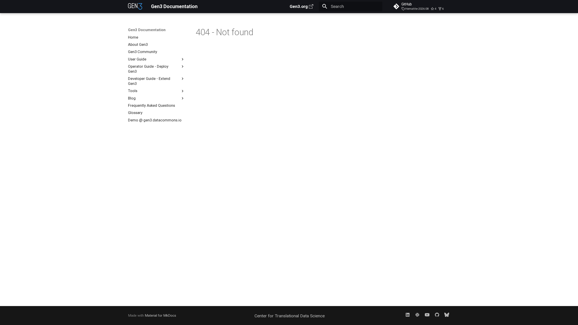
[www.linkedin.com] (407, 314)
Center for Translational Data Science (289, 315)
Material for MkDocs (160, 315)
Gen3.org (299, 6)
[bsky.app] (446, 314)
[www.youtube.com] (427, 314)
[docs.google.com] (417, 314)
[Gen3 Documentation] (135, 6)
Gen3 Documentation (146, 30)
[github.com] (437, 314)
